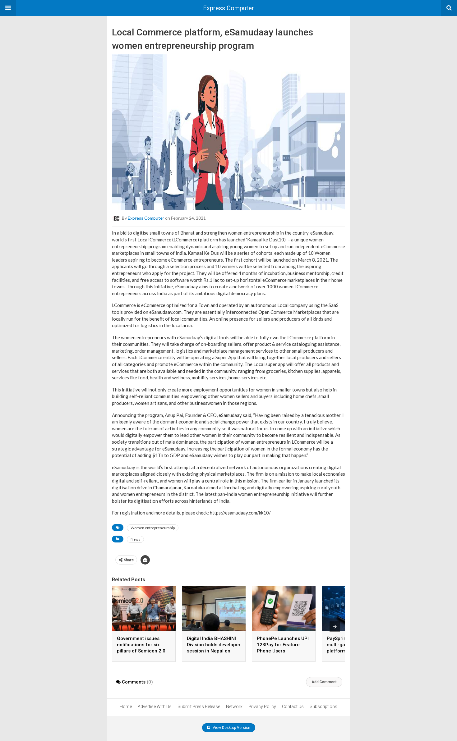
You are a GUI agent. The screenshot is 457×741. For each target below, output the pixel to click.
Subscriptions (323, 706)
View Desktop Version (231, 727)
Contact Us (293, 706)
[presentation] (335, 626)
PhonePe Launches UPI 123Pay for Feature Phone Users (283, 645)
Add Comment (324, 682)
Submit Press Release (199, 706)
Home (126, 706)
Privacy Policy (262, 706)
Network (234, 706)
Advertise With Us (155, 706)
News (135, 539)
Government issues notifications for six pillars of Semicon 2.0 (141, 645)
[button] (8, 8)
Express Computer (228, 8)
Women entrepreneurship (153, 527)
